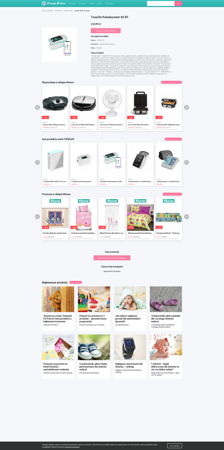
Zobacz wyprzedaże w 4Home (171, 82)
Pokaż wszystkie (76, 282)
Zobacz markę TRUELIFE (173, 139)
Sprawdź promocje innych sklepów (112, 258)
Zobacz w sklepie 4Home (106, 31)
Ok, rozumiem (174, 446)
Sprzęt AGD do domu (112, 271)
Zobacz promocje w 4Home (172, 194)
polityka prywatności (72, 447)
